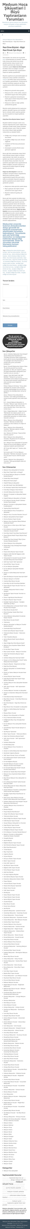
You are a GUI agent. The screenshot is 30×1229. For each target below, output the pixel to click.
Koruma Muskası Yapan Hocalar (12, 519)
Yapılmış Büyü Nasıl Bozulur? (11, 508)
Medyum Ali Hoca (8, 1157)
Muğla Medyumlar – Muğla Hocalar (17, 411)
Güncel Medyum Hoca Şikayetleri (13, 543)
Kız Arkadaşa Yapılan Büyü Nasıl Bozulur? (15, 487)
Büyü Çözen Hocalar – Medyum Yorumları (15, 651)
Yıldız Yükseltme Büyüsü (10, 637)
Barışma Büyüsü (8, 809)
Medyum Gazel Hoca (9, 1150)
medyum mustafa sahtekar (15, 1191)
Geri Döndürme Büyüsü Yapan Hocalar (14, 845)
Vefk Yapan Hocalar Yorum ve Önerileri (14, 755)
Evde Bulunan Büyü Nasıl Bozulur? (13, 696)
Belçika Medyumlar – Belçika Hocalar (14, 1043)
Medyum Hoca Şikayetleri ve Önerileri (14, 715)
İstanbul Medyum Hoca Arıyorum (13, 924)
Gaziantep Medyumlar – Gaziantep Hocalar (15, 913)
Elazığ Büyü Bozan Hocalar (11, 1037)
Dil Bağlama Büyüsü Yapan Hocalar (13, 829)
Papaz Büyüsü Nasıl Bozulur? (12, 811)
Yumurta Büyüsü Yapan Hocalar (12, 883)
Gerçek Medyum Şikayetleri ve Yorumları (15, 823)
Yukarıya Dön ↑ (20, 1227)
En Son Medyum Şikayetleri (11, 566)
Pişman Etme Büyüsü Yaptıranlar (12, 885)
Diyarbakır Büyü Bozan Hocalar (12, 978)
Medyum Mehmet (8, 1125)
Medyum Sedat (8, 1163)
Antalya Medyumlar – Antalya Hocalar (14, 1007)
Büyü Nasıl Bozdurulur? (10, 847)
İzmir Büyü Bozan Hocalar (11, 1013)
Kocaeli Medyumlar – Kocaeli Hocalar (14, 937)
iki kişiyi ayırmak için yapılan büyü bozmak (15, 1199)
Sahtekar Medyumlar (9, 742)
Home (4, 39)
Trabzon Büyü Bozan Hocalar (12, 1100)
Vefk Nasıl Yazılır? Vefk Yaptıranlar (13, 562)
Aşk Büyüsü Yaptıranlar (10, 731)
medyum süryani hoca (12, 1183)
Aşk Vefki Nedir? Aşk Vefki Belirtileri (13, 485)
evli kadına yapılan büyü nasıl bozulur (15, 1205)
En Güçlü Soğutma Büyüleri (11, 874)
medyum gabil (17, 1184)
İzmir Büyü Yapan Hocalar (11, 971)
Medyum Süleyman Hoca (10, 1141)
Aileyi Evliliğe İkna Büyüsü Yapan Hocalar (15, 818)
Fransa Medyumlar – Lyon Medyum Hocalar (15, 975)
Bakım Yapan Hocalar (9, 861)
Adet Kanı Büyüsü (8, 872)
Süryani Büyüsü (8, 856)
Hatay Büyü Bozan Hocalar (11, 939)
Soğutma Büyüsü (8, 854)
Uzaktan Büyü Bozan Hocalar (12, 581)
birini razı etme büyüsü (14, 252)
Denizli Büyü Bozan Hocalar (11, 1045)
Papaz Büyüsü (8, 881)
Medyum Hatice (8, 1123)
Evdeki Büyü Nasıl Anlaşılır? (11, 478)
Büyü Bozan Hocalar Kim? (11, 610)
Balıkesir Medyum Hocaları (11, 982)
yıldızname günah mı (18, 1197)
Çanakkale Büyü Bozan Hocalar (12, 1048)
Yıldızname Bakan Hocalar (11, 816)
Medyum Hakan (8, 1129)
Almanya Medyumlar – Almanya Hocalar (14, 1116)
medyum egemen (11, 1186)
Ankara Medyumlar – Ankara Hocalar (14, 1030)
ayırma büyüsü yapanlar (13, 1188)
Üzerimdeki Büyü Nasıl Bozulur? (12, 628)
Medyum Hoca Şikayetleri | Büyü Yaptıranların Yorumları (15, 11)
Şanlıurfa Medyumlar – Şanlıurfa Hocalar (14, 910)
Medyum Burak (8, 1132)
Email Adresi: (6, 308)
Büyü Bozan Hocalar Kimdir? (11, 620)
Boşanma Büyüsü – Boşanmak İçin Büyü (14, 664)
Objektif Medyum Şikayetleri (11, 483)
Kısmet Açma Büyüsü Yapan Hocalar (13, 630)
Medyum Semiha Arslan (10, 1143)
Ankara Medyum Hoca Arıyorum (12, 941)
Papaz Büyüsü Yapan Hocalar (12, 897)
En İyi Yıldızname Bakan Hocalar (12, 717)
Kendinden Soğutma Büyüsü (11, 753)
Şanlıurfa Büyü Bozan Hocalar (12, 1110)
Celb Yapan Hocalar (9, 890)
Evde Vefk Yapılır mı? (12, 448)
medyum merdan (16, 1193)
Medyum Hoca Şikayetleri (14, 39)
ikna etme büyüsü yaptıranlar (14, 257)
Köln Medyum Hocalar (10, 1002)
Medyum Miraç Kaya (9, 1159)
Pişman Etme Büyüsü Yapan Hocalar (13, 551)
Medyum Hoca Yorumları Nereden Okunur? (15, 514)
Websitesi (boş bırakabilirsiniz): (11, 316)
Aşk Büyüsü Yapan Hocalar (11, 865)
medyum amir (10, 1197)
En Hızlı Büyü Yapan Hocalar (11, 649)
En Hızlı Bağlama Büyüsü (10, 761)
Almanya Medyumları (9, 1000)
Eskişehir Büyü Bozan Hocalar (12, 1015)
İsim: (4, 300)
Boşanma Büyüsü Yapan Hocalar (12, 599)
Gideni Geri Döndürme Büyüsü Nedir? (14, 736)
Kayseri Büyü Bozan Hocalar (11, 1064)
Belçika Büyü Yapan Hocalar (11, 973)
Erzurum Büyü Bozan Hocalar (12, 980)
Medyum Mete (8, 1134)
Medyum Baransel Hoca (10, 1147)
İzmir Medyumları (8, 1094)
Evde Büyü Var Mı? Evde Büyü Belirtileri (14, 583)
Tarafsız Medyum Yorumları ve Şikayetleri (15, 690)
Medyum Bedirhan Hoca (10, 1152)
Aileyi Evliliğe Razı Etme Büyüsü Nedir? (14, 643)
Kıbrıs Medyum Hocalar (10, 1005)
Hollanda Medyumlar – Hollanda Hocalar (14, 1073)
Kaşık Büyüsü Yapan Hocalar (11, 825)
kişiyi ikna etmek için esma (19, 259)
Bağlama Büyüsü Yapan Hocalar (12, 842)
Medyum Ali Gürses (13, 386)
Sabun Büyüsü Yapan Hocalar (12, 894)
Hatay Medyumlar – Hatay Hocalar (13, 958)
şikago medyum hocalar (18, 1180)
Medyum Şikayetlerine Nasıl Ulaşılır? (13, 516)
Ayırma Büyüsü (8, 840)
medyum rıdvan (5, 1178)
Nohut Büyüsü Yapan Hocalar (12, 870)
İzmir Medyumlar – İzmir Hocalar (12, 1025)
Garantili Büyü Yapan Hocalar (12, 564)
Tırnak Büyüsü (8, 849)
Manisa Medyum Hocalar (10, 1092)
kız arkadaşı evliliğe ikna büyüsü (12, 261)
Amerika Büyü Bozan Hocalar (12, 1079)
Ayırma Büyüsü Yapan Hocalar (12, 899)
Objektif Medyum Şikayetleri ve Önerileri (15, 498)
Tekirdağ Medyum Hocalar (11, 1054)
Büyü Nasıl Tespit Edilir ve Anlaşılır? (13, 472)
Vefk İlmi (6, 549)
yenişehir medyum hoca (7, 1193)
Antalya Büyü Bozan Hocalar (11, 1067)
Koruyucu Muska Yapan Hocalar (12, 858)
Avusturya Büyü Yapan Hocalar (12, 950)
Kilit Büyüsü (7, 892)
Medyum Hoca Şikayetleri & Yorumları (17, 442)
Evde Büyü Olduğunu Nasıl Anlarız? (13, 489)
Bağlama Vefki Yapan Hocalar (12, 867)
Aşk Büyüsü (7, 908)
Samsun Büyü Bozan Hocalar (11, 944)
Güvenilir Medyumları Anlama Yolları (17, 366)
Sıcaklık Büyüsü (8, 901)
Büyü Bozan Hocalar (9, 904)
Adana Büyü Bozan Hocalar (11, 1056)
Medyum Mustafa (8, 1145)
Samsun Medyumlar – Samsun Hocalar (14, 1089)
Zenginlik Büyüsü (8, 838)
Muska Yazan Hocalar (10, 888)
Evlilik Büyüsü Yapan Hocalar (11, 820)
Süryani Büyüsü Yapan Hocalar (12, 676)
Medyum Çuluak (8, 1161)
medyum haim (13, 1182)
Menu (2, 31)
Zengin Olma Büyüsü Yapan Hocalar (13, 814)
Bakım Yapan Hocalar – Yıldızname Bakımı (15, 734)
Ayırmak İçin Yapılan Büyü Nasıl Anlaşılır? (15, 771)
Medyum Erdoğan (8, 1136)
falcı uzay (21, 1189)
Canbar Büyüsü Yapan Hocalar (12, 827)
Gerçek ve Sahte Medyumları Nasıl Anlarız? (15, 750)
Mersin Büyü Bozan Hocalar (11, 956)
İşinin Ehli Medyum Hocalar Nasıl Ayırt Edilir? (16, 576)
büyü (4, 59)
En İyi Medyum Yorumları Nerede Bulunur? (15, 832)
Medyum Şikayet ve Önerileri (11, 579)
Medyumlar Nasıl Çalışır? (10, 480)
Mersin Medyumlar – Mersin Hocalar (13, 935)
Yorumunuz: (6, 284)
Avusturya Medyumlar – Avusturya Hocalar (15, 1035)
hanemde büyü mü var (16, 1178)
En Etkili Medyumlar (9, 744)
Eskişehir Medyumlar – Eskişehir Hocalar (14, 1028)
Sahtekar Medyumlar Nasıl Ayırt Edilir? (14, 657)
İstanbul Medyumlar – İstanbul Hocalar (14, 926)
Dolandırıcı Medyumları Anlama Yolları (14, 879)
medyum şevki (16, 1201)
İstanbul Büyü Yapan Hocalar (11, 922)
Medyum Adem (8, 1138)
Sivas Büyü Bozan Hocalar (11, 1032)
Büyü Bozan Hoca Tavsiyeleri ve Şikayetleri (15, 706)
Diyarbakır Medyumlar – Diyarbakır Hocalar (15, 917)
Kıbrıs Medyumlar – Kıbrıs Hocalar (13, 965)
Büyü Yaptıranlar (8, 851)
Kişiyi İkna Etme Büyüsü (10, 666)
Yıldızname (7, 622)
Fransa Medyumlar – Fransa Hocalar (13, 915)
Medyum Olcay (8, 1127)
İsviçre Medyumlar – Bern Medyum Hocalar (15, 919)
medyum (5, 79)
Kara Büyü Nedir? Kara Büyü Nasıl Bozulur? (15, 533)
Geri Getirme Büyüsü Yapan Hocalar (13, 876)
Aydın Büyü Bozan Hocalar (11, 1058)
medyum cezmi (15, 1189)
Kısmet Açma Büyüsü (9, 906)
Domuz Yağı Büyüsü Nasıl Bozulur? (13, 597)
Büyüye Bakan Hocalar (10, 713)
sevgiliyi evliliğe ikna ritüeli (13, 272)
